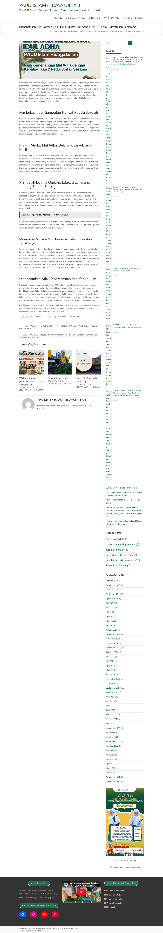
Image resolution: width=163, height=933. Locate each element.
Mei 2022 (110, 759)
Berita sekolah (76, 317)
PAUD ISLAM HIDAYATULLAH (49, 5)
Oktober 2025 (112, 590)
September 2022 (113, 741)
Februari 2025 (112, 625)
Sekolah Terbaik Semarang (120, 560)
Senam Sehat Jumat (58, 378)
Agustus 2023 (112, 692)
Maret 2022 (111, 768)
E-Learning (127, 18)
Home (60, 31)
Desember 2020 (113, 782)
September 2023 (113, 688)
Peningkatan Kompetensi (119, 555)
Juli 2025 (110, 603)
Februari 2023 (112, 719)
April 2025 (110, 616)
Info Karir (139, 18)
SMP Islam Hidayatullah (113, 899)
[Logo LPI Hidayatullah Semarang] (88, 351)
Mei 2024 (110, 661)
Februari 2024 (112, 675)
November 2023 (113, 679)
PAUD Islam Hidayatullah (114, 891)
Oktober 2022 (112, 737)
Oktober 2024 (112, 643)
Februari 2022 (112, 773)
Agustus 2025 (112, 599)
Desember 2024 (113, 634)
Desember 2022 (113, 728)
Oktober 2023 (112, 683)
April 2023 (110, 710)
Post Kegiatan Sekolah (75, 18)
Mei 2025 (110, 612)
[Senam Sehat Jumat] (60, 351)
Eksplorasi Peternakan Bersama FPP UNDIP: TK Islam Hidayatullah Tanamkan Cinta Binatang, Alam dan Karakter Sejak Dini (127, 393)
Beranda (58, 18)
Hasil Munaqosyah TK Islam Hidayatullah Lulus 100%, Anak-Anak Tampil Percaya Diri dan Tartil (58, 327)
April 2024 (110, 666)
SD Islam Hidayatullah (113, 895)
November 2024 (113, 639)
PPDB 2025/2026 (111, 18)
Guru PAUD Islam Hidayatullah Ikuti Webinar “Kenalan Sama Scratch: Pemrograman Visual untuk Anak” (58, 336)
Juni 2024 (110, 657)
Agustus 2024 (112, 652)
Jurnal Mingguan (115, 550)
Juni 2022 (110, 755)
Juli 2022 (110, 750)
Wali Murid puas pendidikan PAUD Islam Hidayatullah (31, 381)
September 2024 (113, 648)
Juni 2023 (110, 701)
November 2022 (113, 733)
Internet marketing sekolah (120, 544)
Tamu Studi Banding (117, 565)
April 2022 (110, 764)
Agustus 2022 (112, 746)
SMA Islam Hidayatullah (113, 903)
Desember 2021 (113, 777)
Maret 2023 (111, 715)
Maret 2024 (111, 670)
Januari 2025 (111, 630)
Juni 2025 (110, 608)
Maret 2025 (111, 621)
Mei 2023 (110, 706)
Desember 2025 (113, 585)
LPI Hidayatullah (110, 907)
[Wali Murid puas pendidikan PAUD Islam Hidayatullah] (31, 351)
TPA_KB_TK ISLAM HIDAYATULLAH (37, 317)
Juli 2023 (110, 697)
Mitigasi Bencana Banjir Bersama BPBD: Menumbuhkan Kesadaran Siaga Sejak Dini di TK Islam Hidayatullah (128, 189)
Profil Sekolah (94, 18)
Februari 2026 (112, 581)
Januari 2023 (111, 724)
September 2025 (113, 594)
